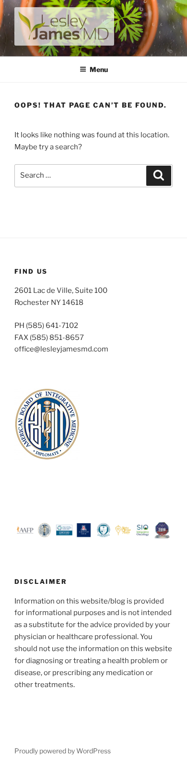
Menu (99, 69)
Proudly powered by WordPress (62, 751)
